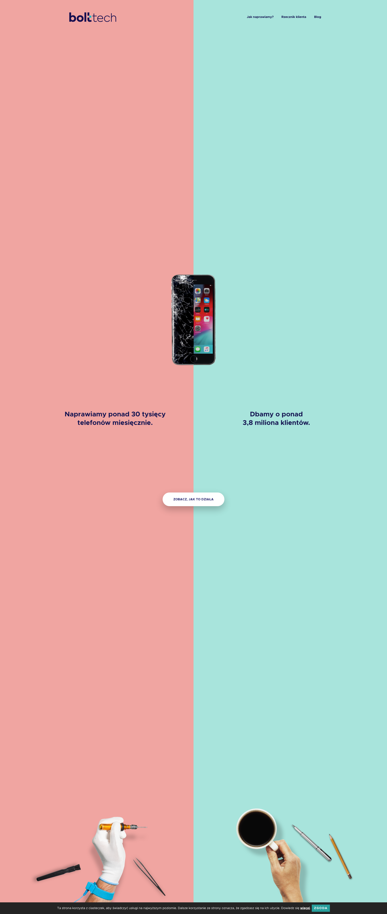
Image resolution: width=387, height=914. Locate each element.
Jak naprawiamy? (260, 17)
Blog (317, 17)
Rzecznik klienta (294, 17)
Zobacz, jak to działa (193, 499)
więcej (305, 908)
